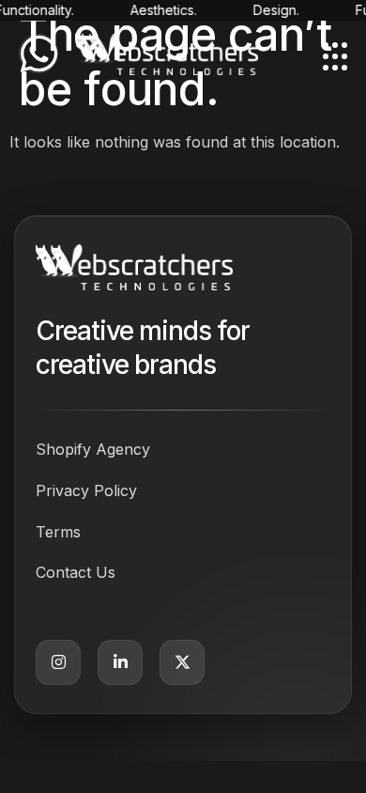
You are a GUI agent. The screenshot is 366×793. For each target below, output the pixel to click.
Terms (58, 531)
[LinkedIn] (120, 662)
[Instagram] (58, 662)
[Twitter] (182, 662)
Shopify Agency (93, 449)
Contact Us (75, 572)
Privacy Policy (86, 490)
